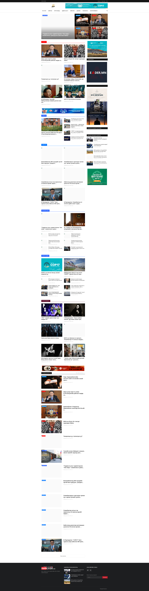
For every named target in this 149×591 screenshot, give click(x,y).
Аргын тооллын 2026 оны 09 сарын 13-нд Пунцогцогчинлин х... (51, 133)
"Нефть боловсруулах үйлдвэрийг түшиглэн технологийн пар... (75, 235)
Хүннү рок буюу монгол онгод (50, 338)
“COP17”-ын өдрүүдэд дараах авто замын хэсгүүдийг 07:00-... (77, 132)
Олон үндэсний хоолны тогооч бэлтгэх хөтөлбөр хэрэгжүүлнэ (100, 156)
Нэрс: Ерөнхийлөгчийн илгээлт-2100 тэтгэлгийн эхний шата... (73, 378)
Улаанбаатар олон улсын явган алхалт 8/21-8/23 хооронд (77, 119)
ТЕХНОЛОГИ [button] (85, 10)
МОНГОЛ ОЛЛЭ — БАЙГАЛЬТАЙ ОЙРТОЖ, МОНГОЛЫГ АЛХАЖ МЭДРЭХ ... (77, 125)
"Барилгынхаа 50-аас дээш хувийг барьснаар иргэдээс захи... (54, 241)
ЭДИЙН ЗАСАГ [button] (65, 10)
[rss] (90, 570)
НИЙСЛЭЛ (44, 144)
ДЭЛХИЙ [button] (78, 10)
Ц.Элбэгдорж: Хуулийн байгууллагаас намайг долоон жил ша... (51, 101)
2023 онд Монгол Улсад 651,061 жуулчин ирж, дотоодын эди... (100, 151)
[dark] (107, 1)
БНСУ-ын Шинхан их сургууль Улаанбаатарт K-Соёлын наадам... (74, 338)
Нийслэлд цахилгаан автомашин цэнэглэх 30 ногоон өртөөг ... (73, 182)
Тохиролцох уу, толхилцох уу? (50, 79)
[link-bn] (86, 5)
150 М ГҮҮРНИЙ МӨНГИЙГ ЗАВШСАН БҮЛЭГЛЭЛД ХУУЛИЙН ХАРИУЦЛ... (55, 293)
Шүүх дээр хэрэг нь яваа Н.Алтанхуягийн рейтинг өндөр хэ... (51, 59)
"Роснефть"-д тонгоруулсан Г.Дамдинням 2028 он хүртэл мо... (78, 248)
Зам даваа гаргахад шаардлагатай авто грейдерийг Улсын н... (100, 139)
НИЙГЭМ (44, 115)
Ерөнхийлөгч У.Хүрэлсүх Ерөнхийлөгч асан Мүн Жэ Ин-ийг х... (74, 408)
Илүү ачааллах (63, 556)
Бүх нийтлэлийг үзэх (80, 372)
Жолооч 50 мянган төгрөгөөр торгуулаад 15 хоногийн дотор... (100, 162)
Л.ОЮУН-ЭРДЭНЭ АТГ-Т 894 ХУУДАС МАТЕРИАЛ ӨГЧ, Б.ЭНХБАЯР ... (54, 287)
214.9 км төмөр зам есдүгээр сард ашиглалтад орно (54, 234)
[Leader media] (97, 72)
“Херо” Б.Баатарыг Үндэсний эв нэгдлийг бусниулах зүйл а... (77, 286)
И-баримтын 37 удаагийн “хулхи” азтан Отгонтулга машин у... (78, 293)
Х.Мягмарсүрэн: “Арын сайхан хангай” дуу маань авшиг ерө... (73, 318)
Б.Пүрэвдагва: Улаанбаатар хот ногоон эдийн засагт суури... (73, 202)
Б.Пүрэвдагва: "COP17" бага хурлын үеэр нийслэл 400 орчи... (50, 202)
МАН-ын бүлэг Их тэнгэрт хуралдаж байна (74, 59)
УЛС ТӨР (44, 41)
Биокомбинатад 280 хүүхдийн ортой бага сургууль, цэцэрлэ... (51, 162)
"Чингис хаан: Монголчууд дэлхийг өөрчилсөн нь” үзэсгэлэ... (74, 359)
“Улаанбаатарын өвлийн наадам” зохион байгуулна (101, 145)
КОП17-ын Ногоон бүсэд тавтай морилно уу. (50, 273)
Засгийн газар (45, 210)
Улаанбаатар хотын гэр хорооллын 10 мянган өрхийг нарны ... (51, 182)
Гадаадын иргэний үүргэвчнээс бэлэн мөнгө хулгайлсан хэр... (77, 137)
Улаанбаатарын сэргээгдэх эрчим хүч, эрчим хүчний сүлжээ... (73, 162)
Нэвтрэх (99, 1)
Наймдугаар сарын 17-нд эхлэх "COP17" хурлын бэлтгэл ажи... (73, 273)
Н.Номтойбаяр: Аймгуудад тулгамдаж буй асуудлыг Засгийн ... (55, 248)
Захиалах (105, 577)
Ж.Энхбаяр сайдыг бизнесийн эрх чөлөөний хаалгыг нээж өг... (74, 79)
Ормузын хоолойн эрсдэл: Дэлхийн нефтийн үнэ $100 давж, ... (78, 280)
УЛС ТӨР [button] (44, 10)
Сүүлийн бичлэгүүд (46, 373)
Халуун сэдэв (45, 255)
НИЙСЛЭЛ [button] (72, 10)
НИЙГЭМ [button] (50, 10)
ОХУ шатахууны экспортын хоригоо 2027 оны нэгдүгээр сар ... (55, 280)
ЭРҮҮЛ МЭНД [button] (56, 10)
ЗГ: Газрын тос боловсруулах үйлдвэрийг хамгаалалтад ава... (73, 228)
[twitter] (88, 570)
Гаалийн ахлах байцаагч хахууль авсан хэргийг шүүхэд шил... (73, 451)
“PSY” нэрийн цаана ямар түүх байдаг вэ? (50, 318)
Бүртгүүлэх (103, 1)
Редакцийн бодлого (103, 588)
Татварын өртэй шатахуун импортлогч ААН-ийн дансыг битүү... (77, 241)
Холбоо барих (43, 1)
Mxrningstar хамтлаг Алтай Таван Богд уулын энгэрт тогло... (51, 359)
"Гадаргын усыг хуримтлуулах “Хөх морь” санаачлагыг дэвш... (51, 228)
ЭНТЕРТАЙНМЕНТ (45, 300)
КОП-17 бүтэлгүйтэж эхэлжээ (72, 99)
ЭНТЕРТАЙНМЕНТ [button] (93, 10)
